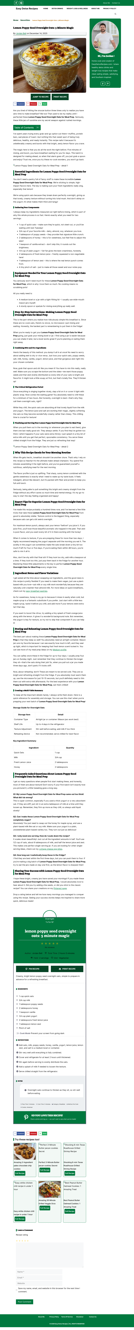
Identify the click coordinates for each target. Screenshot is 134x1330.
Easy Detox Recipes (27, 8)
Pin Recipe (33, 969)
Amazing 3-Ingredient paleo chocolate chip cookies (23, 1165)
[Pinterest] (21, 3)
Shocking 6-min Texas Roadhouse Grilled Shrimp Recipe (73, 1165)
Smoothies (25, 20)
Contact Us (116, 3)
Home (45, 8)
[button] (115, 14)
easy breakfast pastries (36, 591)
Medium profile (59, 650)
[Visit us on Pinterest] (108, 84)
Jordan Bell (21, 33)
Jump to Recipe (41, 97)
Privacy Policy (109, 8)
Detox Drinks (57, 8)
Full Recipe (20, 1173)
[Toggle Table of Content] (37, 127)
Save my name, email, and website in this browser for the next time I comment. (49, 1290)
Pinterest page (60, 888)
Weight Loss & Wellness (77, 8)
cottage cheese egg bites (50, 849)
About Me (106, 3)
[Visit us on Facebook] (103, 84)
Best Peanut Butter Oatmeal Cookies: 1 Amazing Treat (72, 1203)
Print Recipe (60, 97)
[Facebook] (16, 3)
